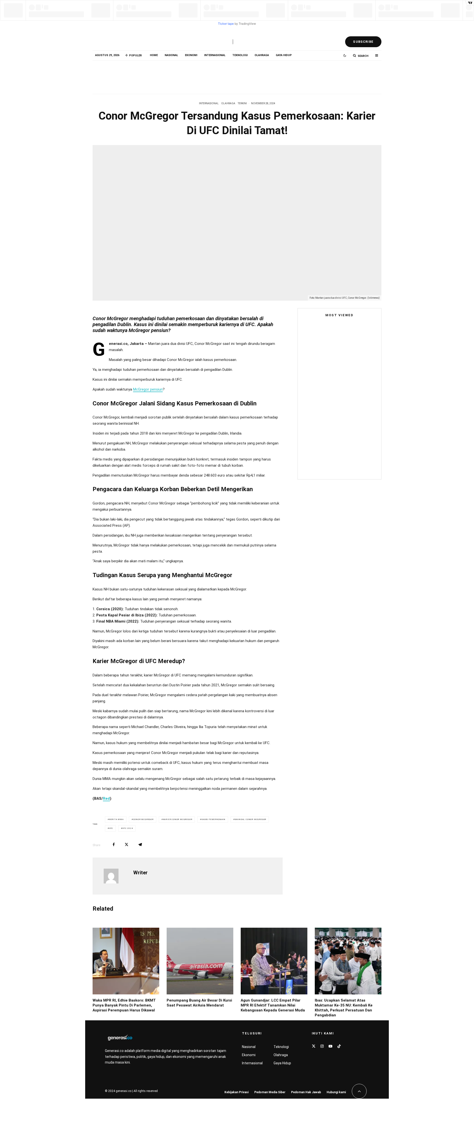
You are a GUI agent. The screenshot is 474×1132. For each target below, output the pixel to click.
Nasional (171, 55)
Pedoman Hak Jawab (306, 1092)
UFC (111, 828)
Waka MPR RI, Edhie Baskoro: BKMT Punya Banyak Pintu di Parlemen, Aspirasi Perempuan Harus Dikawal (147, 75)
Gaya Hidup (284, 55)
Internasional (214, 55)
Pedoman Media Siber (269, 1092)
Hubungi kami (336, 1092)
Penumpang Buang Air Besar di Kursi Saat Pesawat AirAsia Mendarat (247, 74)
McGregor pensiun (148, 389)
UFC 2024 (127, 828)
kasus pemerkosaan (213, 819)
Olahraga (262, 55)
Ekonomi (191, 55)
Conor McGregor (143, 819)
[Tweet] (126, 844)
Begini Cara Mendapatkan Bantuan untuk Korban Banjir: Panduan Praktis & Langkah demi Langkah (338, 398)
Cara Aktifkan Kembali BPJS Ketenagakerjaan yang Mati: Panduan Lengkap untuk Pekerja (349, 436)
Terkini (242, 103)
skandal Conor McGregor (250, 819)
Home (154, 55)
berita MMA (116, 819)
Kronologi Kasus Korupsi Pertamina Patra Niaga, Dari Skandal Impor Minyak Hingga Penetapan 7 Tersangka (349, 463)
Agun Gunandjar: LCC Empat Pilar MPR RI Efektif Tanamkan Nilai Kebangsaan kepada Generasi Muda (346, 75)
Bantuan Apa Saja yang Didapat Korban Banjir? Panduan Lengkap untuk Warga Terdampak (345, 410)
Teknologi (240, 55)
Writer (140, 873)
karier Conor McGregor (177, 819)
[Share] (114, 844)
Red (106, 798)
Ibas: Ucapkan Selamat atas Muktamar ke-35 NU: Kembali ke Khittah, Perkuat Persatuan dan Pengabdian (344, 1007)
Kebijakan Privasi (236, 1092)
